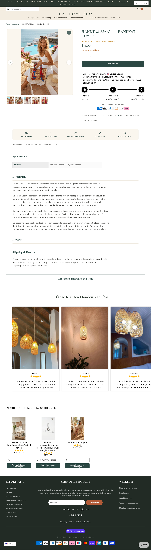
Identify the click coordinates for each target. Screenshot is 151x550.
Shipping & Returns (50, 144)
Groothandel (11, 488)
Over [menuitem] (113, 18)
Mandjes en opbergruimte (129, 508)
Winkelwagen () (141, 9)
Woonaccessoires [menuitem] (78, 18)
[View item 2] (19, 100)
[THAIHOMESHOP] (75, 14)
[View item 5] (44, 100)
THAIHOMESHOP (68, 537)
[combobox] (19, 460)
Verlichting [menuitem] (46, 18)
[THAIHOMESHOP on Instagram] (87, 509)
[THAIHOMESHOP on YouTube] (73, 509)
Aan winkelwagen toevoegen (19, 466)
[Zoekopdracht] (8, 9)
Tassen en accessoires (128, 503)
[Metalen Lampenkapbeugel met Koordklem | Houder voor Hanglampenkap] (48, 428)
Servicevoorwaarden (14, 504)
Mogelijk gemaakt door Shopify (84, 537)
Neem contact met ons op (16, 500)
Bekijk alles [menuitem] (33, 18)
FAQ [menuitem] (119, 18)
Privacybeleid (11, 512)
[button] (141, 3)
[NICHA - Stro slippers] (77, 428)
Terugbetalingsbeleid (14, 508)
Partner (9, 492)
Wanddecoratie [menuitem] (60, 18)
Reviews (38, 144)
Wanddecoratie (125, 498)
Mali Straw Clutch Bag (24, 541)
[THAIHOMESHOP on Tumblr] (82, 509)
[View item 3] (27, 100)
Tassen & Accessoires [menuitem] (98, 18)
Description (29, 144)
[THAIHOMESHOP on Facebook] (68, 509)
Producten (16, 24)
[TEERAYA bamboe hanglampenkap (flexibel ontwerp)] (19, 428)
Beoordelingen (12, 516)
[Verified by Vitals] (28, 544)
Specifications (17, 144)
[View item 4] (36, 100)
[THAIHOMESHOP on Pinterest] (77, 509)
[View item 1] (10, 100)
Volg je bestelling (13, 496)
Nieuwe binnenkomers (128, 488)
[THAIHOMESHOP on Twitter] (64, 509)
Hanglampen (124, 493)
